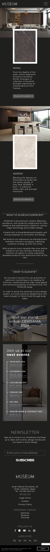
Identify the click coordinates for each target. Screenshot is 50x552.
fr (25, 541)
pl (30, 541)
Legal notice (25, 498)
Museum (25, 515)
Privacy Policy (25, 504)
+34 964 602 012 (27, 491)
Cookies (25, 501)
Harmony (25, 513)
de (14, 541)
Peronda (25, 517)
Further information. (16, 550)
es (20, 541)
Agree (43, 548)
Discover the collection (23, 87)
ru (35, 541)
